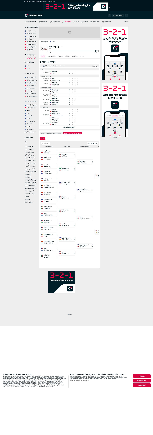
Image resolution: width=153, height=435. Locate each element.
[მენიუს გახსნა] (126, 15)
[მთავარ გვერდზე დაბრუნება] (37, 15)
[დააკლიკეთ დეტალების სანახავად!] (69, 72)
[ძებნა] (109, 15)
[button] (98, 51)
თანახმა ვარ (142, 376)
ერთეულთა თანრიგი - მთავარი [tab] (72, 133)
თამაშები (67, 56)
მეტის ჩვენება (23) (30, 132)
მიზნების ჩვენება (142, 385)
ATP (53, 41)
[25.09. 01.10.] (74, 51)
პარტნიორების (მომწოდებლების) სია (79, 380)
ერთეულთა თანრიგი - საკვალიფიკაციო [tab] (51, 133)
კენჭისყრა (75, 56)
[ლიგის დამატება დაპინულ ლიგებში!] (62, 46)
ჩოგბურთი (45, 41)
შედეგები (60, 56)
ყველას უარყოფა (141, 380)
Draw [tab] (42, 138)
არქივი (82, 56)
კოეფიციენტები (52, 56)
